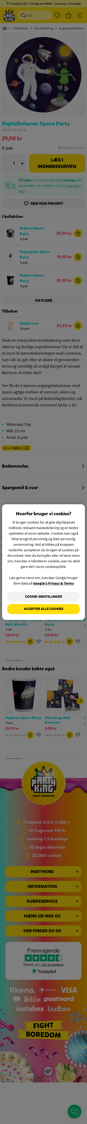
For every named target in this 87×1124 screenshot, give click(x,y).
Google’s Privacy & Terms (53, 583)
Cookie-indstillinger (43, 596)
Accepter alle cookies (43, 609)
